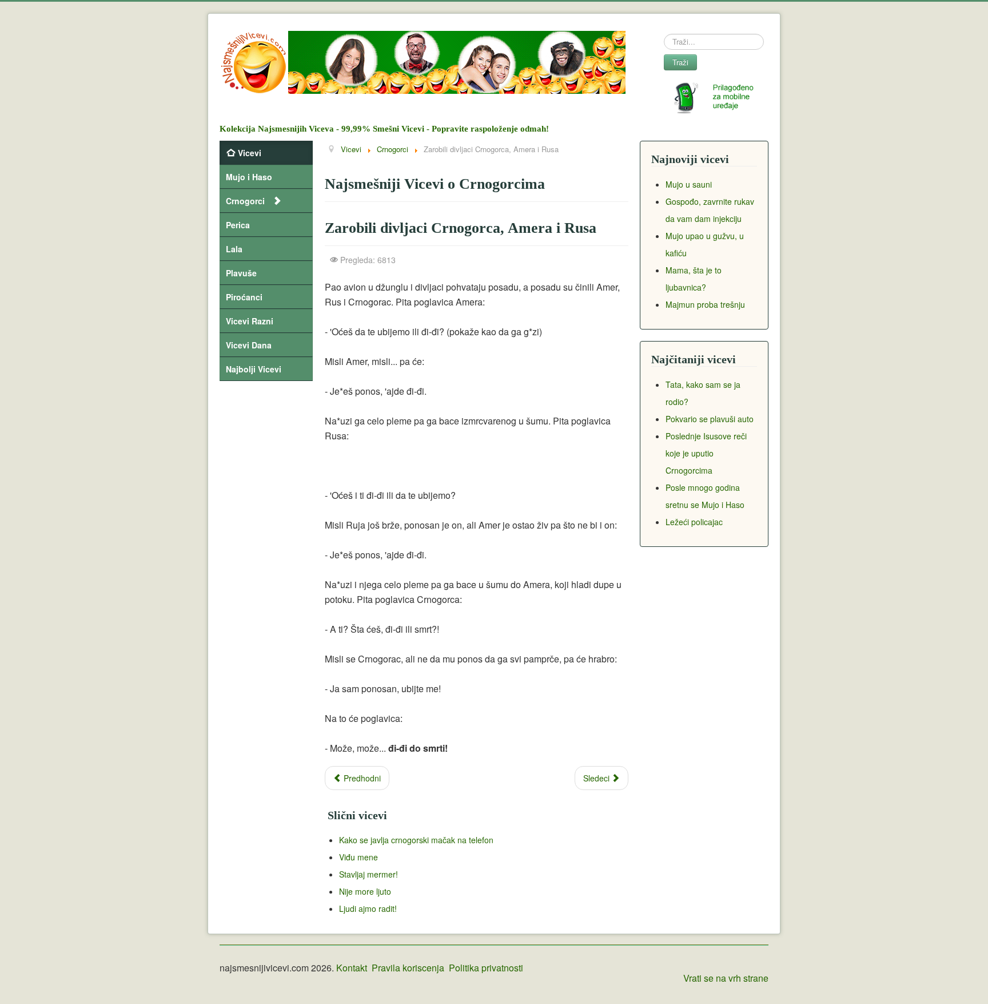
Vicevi (249, 152)
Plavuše (241, 273)
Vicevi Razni (249, 321)
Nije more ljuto (365, 891)
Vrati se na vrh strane (725, 978)
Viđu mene (358, 857)
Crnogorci (245, 201)
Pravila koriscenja (408, 967)
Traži (680, 62)
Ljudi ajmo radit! (368, 908)
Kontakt (351, 967)
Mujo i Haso (249, 176)
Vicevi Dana (249, 345)
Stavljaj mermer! (368, 874)
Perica (238, 225)
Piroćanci (244, 297)
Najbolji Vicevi (253, 369)
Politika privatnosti (486, 967)
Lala (234, 249)
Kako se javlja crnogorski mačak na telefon (416, 840)
